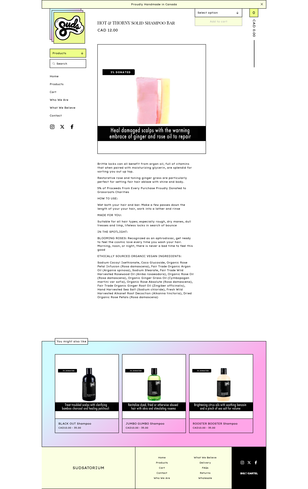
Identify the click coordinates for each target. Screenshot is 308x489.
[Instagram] (52, 127)
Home (54, 76)
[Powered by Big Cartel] (249, 472)
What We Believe (62, 107)
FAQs (205, 467)
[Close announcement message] (262, 4)
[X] (62, 127)
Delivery (205, 462)
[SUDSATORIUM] (69, 28)
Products (59, 53)
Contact (56, 115)
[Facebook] (72, 127)
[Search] (54, 63)
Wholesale (205, 478)
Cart (53, 92)
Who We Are (59, 99)
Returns (205, 473)
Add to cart (218, 21)
